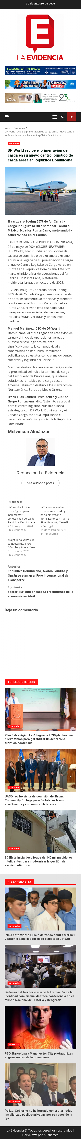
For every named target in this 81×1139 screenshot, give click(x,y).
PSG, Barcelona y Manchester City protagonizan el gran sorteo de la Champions (40, 1027)
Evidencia (14, 1044)
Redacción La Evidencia (40, 473)
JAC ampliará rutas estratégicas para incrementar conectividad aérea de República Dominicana (21, 515)
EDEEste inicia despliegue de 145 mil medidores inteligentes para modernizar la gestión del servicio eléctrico (40, 831)
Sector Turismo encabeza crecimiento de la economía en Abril (40, 591)
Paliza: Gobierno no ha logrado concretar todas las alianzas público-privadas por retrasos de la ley (40, 1084)
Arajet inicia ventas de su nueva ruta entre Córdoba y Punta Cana (21, 543)
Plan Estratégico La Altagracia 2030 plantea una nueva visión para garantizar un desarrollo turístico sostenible (40, 709)
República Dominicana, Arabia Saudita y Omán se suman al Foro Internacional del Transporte (39, 573)
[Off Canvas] (7, 116)
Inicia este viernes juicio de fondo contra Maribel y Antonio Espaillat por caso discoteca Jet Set (40, 909)
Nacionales (14, 926)
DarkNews (29, 1135)
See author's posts (40, 483)
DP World (16, 251)
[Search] (62, 117)
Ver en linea (71, 116)
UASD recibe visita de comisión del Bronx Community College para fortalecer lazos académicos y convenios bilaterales (40, 770)
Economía (14, 143)
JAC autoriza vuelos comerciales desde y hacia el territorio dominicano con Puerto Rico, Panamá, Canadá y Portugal (54, 517)
